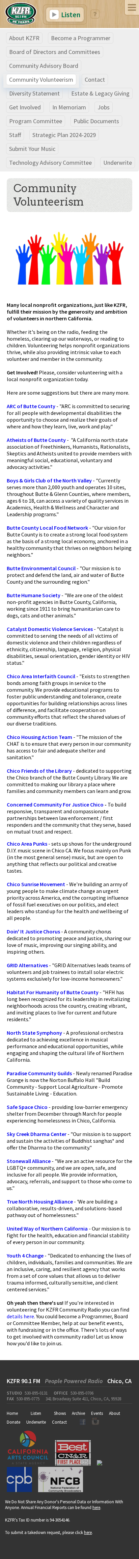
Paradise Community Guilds (39, 1073)
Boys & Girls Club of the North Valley (49, 480)
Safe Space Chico (27, 1107)
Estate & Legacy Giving (100, 93)
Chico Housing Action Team (39, 737)
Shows (60, 1413)
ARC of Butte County (31, 406)
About (114, 1413)
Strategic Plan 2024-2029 (64, 135)
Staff (15, 135)
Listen (70, 14)
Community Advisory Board (43, 66)
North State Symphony (34, 1032)
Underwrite (117, 162)
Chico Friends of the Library (39, 770)
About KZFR (24, 38)
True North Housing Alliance (40, 1201)
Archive (78, 1413)
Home (12, 1413)
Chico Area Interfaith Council (41, 676)
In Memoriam (69, 107)
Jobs (104, 107)
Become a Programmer (80, 38)
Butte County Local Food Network (47, 527)
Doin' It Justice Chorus (33, 931)
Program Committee (35, 121)
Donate (13, 1422)
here (96, 1507)
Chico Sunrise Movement (36, 884)
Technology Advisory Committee (50, 162)
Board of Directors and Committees (54, 52)
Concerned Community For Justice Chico (55, 804)
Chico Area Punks (27, 843)
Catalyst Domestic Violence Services (50, 629)
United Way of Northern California (47, 1228)
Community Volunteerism (41, 79)
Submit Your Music (32, 149)
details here (20, 1316)
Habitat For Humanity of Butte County (53, 992)
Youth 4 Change (25, 1255)
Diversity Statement (34, 93)
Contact (95, 79)
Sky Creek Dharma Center (37, 1134)
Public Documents (96, 121)
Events (97, 1413)
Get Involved (25, 107)
